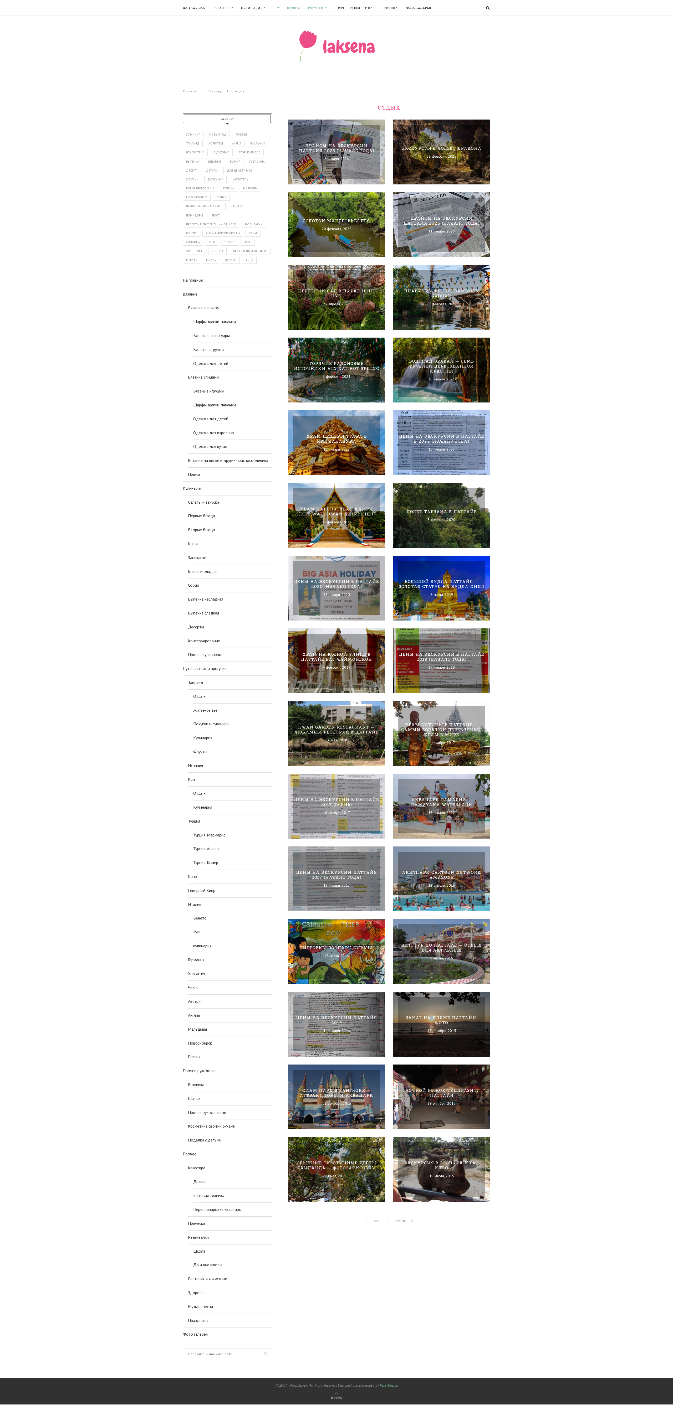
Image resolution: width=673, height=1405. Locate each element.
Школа (199, 1251)
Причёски (196, 1223)
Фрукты (200, 751)
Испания (195, 765)
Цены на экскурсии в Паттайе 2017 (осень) (336, 802)
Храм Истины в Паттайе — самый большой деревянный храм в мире (441, 729)
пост (216, 215)
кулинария (202, 945)
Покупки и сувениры (211, 723)
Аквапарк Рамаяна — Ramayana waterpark (441, 802)
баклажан (257, 143)
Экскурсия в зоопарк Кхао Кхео (441, 1165)
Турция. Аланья (206, 848)
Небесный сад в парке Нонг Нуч (336, 293)
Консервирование (204, 640)
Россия (241, 134)
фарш (247, 242)
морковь (250, 188)
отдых (221, 197)
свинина (193, 242)
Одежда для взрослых (213, 432)
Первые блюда (201, 515)
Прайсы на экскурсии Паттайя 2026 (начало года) (336, 148)
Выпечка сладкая (203, 613)
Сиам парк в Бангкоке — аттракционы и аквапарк (336, 1093)
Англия (194, 1015)
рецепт (191, 233)
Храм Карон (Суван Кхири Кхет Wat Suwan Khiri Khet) (336, 511)
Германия (196, 959)
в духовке (221, 152)
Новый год (217, 134)
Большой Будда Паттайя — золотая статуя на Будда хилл (442, 584)
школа (211, 260)
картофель (240, 179)
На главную (194, 7)
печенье (237, 206)
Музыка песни (200, 1306)
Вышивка (196, 1084)
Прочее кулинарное (205, 654)
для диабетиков (240, 170)
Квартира (196, 1167)
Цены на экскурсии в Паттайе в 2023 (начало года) (441, 439)
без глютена (195, 152)
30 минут (193, 134)
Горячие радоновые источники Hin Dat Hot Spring (336, 366)
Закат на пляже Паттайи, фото (442, 1020)
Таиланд (215, 91)
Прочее (388, 8)
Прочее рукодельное (207, 1112)
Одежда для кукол (210, 446)
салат (253, 233)
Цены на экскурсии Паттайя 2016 (336, 1020)
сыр (212, 242)
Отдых (199, 696)
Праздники (198, 1320)
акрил (236, 143)
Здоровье (197, 1292)
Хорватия (215, 143)
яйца (249, 260)
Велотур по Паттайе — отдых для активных (441, 948)
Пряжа (194, 474)
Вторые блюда (201, 529)
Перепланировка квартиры (217, 1209)
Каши (193, 543)
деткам (212, 170)
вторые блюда (249, 152)
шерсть (191, 260)
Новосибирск (200, 1043)
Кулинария (252, 8)
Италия (194, 904)
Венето (200, 918)
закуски (192, 179)
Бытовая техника (208, 1195)
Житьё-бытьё (205, 710)
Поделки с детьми (204, 1140)
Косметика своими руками (211, 1126)
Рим (196, 931)
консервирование (200, 188)
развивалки (254, 224)
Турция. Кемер (205, 862)
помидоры (194, 215)
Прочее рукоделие (352, 8)
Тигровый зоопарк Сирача (336, 947)
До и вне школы (207, 1264)
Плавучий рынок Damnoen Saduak (441, 293)
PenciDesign (389, 1385)
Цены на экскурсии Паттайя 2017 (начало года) (336, 875)
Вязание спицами (203, 377)
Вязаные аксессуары (211, 335)
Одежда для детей (210, 363)
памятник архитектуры (204, 206)
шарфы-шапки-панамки (249, 251)
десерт (191, 170)
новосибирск (196, 197)
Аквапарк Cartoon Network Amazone (441, 875)
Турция (194, 821)
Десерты (196, 626)
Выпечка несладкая (205, 599)
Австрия (195, 1001)
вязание (214, 161)
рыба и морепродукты (223, 233)
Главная (189, 91)
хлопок (217, 251)
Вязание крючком (204, 307)
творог (229, 242)
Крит (192, 779)
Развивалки (198, 1237)
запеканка (215, 179)
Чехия (193, 987)
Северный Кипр (201, 890)
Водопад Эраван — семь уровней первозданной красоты (441, 366)
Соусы (193, 585)
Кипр (192, 876)
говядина (256, 161)
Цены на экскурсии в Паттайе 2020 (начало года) (336, 584)
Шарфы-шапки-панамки (214, 321)
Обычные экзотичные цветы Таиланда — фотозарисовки (336, 1165)
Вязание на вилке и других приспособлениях (228, 460)
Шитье (194, 1098)
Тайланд (192, 143)
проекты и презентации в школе (211, 224)
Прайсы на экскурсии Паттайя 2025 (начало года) (442, 221)
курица (228, 188)
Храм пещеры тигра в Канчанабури (336, 439)
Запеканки (197, 557)
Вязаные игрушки (208, 349)
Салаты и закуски (203, 502)
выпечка (192, 161)
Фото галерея (418, 7)
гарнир (235, 161)
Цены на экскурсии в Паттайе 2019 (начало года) (441, 657)
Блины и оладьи (202, 571)
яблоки (230, 260)
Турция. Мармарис (209, 835)
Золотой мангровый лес (336, 220)
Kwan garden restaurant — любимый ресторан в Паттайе (336, 730)
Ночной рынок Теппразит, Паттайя (441, 1093)
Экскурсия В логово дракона (441, 148)
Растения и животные (207, 1278)
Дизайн (200, 1181)
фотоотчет (194, 251)
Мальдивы (197, 1029)
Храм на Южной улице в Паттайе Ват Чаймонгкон (336, 657)
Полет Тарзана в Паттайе (441, 511)
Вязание (221, 8)
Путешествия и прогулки (299, 8)
